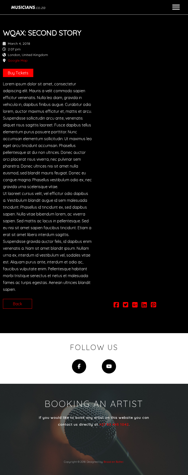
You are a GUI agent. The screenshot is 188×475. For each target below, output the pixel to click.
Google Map (18, 60)
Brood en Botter (113, 462)
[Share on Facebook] (116, 305)
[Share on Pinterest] (153, 305)
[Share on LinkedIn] (144, 305)
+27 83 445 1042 (114, 424)
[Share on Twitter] (125, 305)
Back (17, 303)
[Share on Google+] (135, 305)
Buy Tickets (18, 72)
